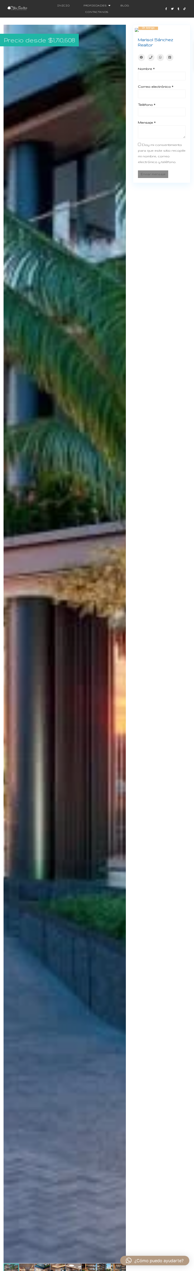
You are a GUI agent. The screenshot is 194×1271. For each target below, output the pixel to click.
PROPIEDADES (95, 5)
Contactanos (96, 11)
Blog (124, 5)
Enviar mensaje (153, 174)
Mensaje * (147, 122)
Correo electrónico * (155, 86)
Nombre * (146, 69)
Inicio (63, 5)
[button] (121, 29)
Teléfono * (146, 104)
